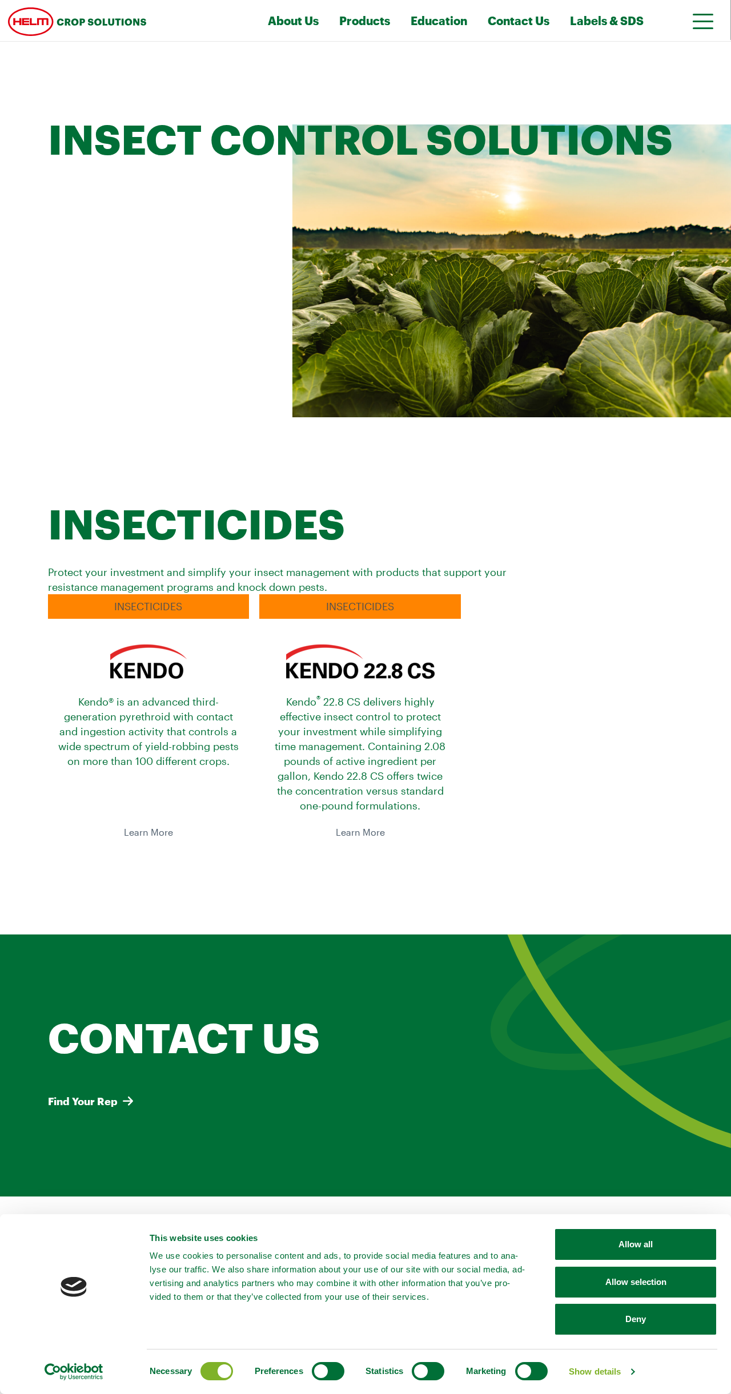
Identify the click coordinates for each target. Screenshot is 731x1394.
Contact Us (518, 20)
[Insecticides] (105, 20)
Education (439, 20)
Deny (635, 1319)
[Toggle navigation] (699, 21)
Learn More (148, 832)
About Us (293, 20)
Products (364, 20)
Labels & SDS (607, 20)
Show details (595, 1371)
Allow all (635, 1244)
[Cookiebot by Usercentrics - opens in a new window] (74, 1371)
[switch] (328, 1371)
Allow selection (635, 1282)
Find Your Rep (83, 1101)
